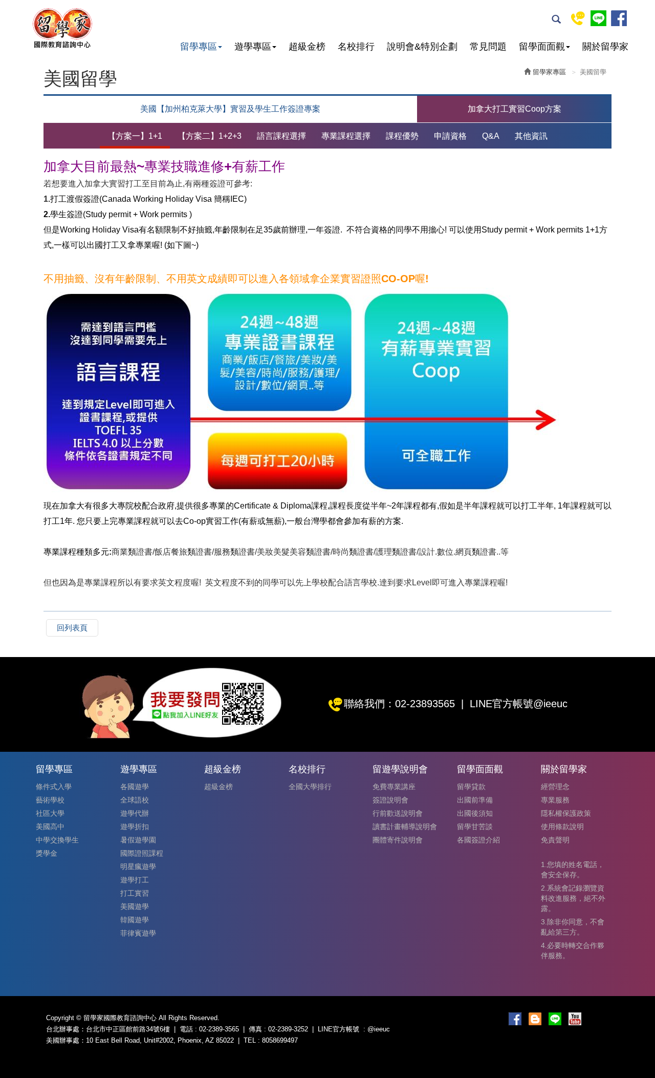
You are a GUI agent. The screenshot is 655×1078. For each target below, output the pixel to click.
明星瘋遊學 (138, 866)
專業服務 (555, 800)
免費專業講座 (394, 787)
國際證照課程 (141, 853)
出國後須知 (475, 813)
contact (578, 18)
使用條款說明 (562, 826)
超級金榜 (218, 787)
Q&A (490, 136)
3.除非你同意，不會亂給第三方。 (572, 927)
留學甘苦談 (475, 826)
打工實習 (134, 893)
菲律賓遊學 (138, 933)
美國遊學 (134, 906)
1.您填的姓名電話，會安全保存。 (572, 869)
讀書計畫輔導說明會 (405, 826)
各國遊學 (134, 787)
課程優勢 (402, 136)
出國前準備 (475, 800)
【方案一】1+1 (134, 136)
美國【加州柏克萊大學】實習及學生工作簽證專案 (230, 108)
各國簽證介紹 (478, 840)
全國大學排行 (310, 787)
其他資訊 (531, 136)
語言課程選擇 (281, 136)
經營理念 (555, 787)
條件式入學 (54, 787)
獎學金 (46, 853)
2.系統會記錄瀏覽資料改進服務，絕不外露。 (573, 898)
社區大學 (50, 813)
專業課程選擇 (345, 136)
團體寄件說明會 (398, 840)
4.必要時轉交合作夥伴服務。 (572, 950)
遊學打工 (134, 880)
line (598, 18)
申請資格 (450, 136)
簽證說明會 (390, 800)
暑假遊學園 (138, 840)
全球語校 (134, 800)
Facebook (619, 18)
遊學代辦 (134, 813)
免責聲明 (555, 840)
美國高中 (50, 826)
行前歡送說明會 (398, 813)
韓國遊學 (134, 920)
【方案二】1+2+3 (210, 136)
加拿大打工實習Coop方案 (514, 108)
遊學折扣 (134, 826)
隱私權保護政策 (566, 813)
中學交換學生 (57, 840)
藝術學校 (50, 800)
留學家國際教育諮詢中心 (62, 28)
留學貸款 (471, 787)
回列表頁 (72, 627)
